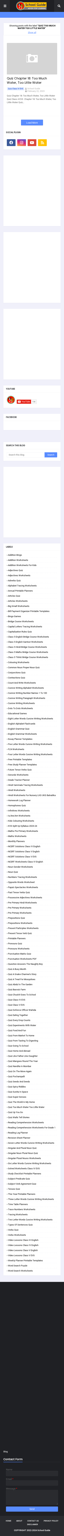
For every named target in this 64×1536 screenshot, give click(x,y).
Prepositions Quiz (16, 918)
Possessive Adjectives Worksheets (25, 897)
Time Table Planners (18, 1204)
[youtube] (32, 142)
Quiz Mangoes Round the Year (23, 1061)
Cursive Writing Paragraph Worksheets (26, 698)
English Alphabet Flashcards (21, 723)
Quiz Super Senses (17, 1097)
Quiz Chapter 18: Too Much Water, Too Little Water (27, 80)
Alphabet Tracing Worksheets (22, 585)
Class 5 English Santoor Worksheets (25, 642)
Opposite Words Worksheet (21, 882)
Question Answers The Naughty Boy (25, 964)
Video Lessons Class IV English (23, 1245)
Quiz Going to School (18, 1046)
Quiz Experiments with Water (22, 1025)
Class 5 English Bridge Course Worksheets (28, 636)
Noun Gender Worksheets (20, 867)
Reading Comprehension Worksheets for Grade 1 (31, 1127)
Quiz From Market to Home (21, 1035)
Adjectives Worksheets (19, 575)
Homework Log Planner (19, 800)
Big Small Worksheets (18, 606)
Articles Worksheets (18, 601)
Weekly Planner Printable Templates (25, 1260)
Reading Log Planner (18, 1132)
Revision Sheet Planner (19, 1138)
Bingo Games (14, 616)
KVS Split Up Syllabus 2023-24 (22, 826)
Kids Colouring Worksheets (21, 821)
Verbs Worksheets (17, 1235)
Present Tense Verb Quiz (20, 933)
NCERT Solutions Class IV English (24, 846)
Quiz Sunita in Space (18, 1092)
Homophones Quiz (17, 805)
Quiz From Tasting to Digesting (23, 1040)
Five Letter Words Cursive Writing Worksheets (30, 744)
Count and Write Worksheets (22, 683)
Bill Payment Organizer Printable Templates (28, 611)
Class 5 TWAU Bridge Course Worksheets (28, 657)
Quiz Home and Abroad (19, 1051)
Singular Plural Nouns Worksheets (24, 1158)
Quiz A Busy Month (17, 969)
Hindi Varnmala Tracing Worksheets (25, 785)
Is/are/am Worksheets (19, 815)
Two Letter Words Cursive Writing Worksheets (30, 1219)
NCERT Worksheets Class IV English (25, 861)
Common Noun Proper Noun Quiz (24, 667)
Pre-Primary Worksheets (20, 913)
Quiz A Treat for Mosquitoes (21, 979)
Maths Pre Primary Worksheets (23, 831)
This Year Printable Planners (21, 1194)
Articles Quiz (14, 596)
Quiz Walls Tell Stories (19, 1117)
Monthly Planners (16, 841)
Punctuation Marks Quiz (19, 953)
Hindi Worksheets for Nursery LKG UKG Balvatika (32, 795)
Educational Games (17, 713)
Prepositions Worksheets (20, 923)
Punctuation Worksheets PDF (22, 959)
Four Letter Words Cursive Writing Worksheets (30, 754)
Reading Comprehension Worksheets (26, 1122)
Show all (32, 32)
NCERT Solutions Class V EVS (22, 856)
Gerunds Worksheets (18, 775)
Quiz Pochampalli (16, 1076)
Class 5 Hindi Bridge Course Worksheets (27, 647)
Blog (5, 1451)
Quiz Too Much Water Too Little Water (26, 1107)
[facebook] (11, 142)
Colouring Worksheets (18, 662)
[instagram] (21, 142)
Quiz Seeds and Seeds (19, 1081)
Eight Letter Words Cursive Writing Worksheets (30, 718)
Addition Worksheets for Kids (22, 565)
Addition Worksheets (18, 560)
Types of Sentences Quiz (20, 1224)
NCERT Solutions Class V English (24, 851)
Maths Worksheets (17, 836)
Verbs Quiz (13, 1230)
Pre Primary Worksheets (19, 907)
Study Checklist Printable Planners (24, 1173)
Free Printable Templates (20, 759)
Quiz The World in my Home (21, 1102)
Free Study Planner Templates (22, 764)
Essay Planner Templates (20, 739)
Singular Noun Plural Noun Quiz (23, 1153)
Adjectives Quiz (15, 570)
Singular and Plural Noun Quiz (22, 1148)
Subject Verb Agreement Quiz (22, 1184)
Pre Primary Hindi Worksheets (22, 902)
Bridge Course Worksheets (21, 621)
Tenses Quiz (14, 1189)
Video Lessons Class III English (23, 1240)
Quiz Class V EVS (16, 1005)
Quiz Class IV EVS (15, 89)
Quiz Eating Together (18, 1015)
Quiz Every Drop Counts (19, 1020)
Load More (32, 122)
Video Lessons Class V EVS (21, 1255)
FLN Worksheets (16, 749)
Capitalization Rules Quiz (20, 631)
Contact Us (33, 1521)
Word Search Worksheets (20, 1270)
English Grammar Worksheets (22, 734)
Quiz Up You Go (15, 1112)
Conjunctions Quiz (16, 672)
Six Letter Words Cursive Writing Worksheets (29, 1163)
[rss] (42, 142)
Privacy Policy (51, 1521)
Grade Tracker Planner (19, 780)
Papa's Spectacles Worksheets (23, 887)
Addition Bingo (15, 555)
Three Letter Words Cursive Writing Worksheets (31, 1199)
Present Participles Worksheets (23, 928)
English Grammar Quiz (18, 729)
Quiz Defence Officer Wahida (22, 1010)
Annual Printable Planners (20, 590)
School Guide (33, 88)
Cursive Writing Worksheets (21, 703)
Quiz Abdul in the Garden (20, 984)
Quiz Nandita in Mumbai (19, 1066)
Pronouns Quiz (15, 943)
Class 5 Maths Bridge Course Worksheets (28, 652)
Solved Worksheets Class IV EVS (24, 1168)
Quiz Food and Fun (17, 1030)
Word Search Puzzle (17, 1265)
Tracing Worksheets (18, 1214)
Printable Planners (17, 938)
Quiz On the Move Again (20, 1071)
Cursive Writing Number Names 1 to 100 (27, 693)
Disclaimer (32, 1524)
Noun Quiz (13, 872)
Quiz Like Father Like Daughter (23, 1056)
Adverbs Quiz (14, 580)
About (19, 1521)
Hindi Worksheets (16, 790)
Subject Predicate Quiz (19, 1178)
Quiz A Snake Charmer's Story (22, 974)
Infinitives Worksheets (19, 810)
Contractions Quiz (16, 677)
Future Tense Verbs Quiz (20, 769)
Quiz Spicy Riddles (17, 1086)
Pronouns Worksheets (19, 948)
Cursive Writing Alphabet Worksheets (26, 688)
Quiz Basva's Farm (17, 989)
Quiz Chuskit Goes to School (22, 994)
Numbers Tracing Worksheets (22, 877)
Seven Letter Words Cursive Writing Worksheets (31, 1143)
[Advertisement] (32, 191)
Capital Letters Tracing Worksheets (25, 626)
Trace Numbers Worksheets (21, 1209)
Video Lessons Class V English (23, 1250)
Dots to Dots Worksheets (20, 708)
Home (8, 1521)
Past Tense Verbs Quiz (19, 892)
